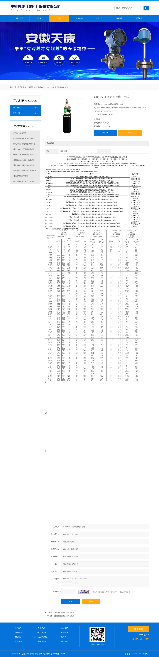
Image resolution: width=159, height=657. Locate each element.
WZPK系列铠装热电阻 (42, 637)
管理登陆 (146, 654)
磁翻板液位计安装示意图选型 (24, 160)
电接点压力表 (41, 632)
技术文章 (99, 18)
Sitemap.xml (137, 654)
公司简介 (39, 18)
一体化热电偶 (41, 641)
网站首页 (19, 18)
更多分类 (16, 113)
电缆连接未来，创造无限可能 (24, 181)
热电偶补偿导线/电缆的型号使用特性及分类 (26, 144)
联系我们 (138, 18)
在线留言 (119, 18)
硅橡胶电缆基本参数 (20, 176)
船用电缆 (41, 87)
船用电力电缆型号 (19, 133)
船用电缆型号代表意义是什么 (24, 138)
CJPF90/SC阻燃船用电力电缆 (64, 612)
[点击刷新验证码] (84, 592)
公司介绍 (18, 632)
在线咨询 (130, 133)
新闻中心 (79, 18)
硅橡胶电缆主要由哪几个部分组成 (25, 149)
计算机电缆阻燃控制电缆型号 (24, 165)
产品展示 (30, 87)
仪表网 (63, 654)
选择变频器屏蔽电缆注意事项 (24, 154)
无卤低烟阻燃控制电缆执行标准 (24, 171)
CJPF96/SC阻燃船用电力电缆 (64, 616)
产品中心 (59, 18)
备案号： (128, 654)
